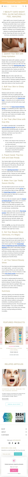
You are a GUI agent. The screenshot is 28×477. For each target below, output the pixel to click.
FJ (6, 6)
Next (26, 385)
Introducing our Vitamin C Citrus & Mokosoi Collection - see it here (14, 2)
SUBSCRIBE (18, 454)
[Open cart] (25, 6)
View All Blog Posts (14, 404)
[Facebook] (12, 443)
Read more (5, 398)
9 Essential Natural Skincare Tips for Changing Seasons (13, 389)
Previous (1, 385)
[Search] (23, 6)
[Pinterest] (18, 443)
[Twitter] (15, 443)
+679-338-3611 (17, 440)
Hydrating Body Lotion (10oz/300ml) (14, 349)
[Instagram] (9, 443)
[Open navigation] (2, 6)
